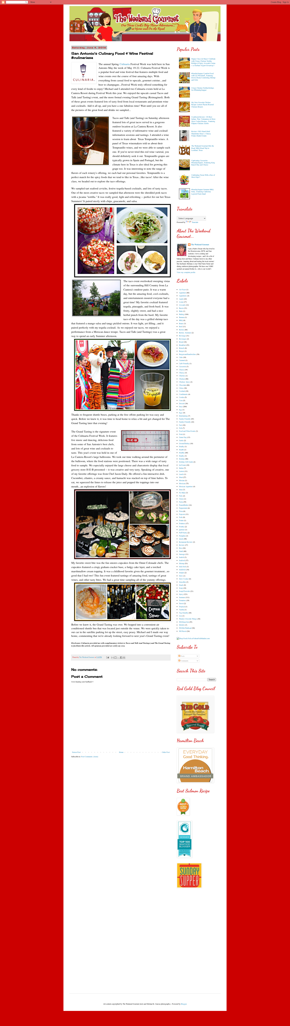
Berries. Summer (185, 332)
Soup (181, 588)
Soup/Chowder (184, 591)
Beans (181, 323)
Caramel (182, 360)
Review (181, 545)
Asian (181, 302)
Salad (181, 551)
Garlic (181, 440)
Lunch (181, 474)
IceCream (182, 465)
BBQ (181, 320)
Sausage (182, 554)
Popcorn (182, 514)
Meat (181, 477)
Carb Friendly (184, 363)
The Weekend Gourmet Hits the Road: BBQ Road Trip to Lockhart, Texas (202, 148)
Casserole (182, 366)
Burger (181, 351)
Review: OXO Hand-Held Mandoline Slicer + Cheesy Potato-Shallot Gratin (201, 133)
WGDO (182, 625)
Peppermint (183, 508)
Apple (181, 299)
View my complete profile (186, 272)
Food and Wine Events (187, 431)
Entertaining (183, 416)
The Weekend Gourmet (200, 244)
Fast (180, 425)
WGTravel (182, 631)
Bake (181, 311)
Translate (195, 222)
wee (180, 615)
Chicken (182, 379)
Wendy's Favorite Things (188, 619)
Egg (180, 409)
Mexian (181, 480)
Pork (180, 517)
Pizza (181, 511)
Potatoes (182, 523)
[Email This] (112, 657)
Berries (181, 329)
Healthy (182, 452)
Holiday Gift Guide (186, 462)
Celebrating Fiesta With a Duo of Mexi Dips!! (203, 176)
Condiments (183, 394)
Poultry (181, 526)
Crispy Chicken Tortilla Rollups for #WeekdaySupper (202, 89)
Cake (181, 357)
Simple (181, 572)
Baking (181, 314)
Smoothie (182, 582)
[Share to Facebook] (121, 657)
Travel (181, 603)
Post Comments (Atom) (89, 756)
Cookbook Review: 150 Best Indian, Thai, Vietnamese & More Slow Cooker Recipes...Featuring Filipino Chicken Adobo (203, 120)
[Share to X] (118, 657)
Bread (181, 342)
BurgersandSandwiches (187, 354)
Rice (180, 548)
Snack (181, 585)
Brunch (181, 348)
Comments (184, 660)
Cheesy (181, 372)
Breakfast (182, 345)
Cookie (181, 397)
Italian (181, 468)
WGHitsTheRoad (185, 628)
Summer (182, 597)
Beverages (182, 339)
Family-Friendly (185, 422)
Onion (181, 499)
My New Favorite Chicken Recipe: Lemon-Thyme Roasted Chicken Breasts (202, 104)
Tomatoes (182, 600)
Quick (181, 539)
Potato (181, 520)
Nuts (180, 496)
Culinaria (125, 64)
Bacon (181, 308)
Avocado (182, 305)
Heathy (181, 456)
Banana (181, 317)
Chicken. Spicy (184, 382)
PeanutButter (183, 505)
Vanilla (181, 609)
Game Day (183, 437)
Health (181, 449)
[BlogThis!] (115, 657)
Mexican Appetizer (186, 486)
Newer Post (76, 752)
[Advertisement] (196, 938)
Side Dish (182, 566)
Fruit (180, 434)
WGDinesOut (184, 622)
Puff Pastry (183, 532)
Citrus (181, 388)
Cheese (181, 369)
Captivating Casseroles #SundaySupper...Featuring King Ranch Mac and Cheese (203, 162)
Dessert (181, 403)
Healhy (181, 446)
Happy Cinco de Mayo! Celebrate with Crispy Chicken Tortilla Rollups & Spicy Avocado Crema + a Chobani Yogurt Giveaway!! (203, 61)
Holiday (182, 459)
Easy (180, 406)
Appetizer (182, 292)
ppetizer (182, 529)
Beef (180, 326)
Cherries (182, 375)
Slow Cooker (183, 579)
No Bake (182, 492)
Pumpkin (182, 536)
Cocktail (182, 391)
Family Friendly (184, 419)
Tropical (182, 606)
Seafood (182, 560)
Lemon (181, 471)
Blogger (184, 1004)
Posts (182, 656)
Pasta (181, 502)
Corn (181, 400)
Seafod (181, 557)
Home (121, 752)
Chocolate (182, 385)
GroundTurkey (184, 443)
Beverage (182, 335)
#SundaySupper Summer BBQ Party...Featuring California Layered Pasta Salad (202, 191)
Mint (180, 489)
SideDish (182, 569)
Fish (180, 428)
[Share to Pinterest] (124, 657)
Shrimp (181, 563)
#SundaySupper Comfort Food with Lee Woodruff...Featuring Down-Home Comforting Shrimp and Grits (203, 76)
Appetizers (183, 295)
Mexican (182, 483)
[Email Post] (108, 657)
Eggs (181, 412)
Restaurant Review (185, 542)
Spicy (181, 594)
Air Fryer (182, 289)
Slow (181, 575)
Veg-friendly (183, 612)
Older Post (166, 752)
